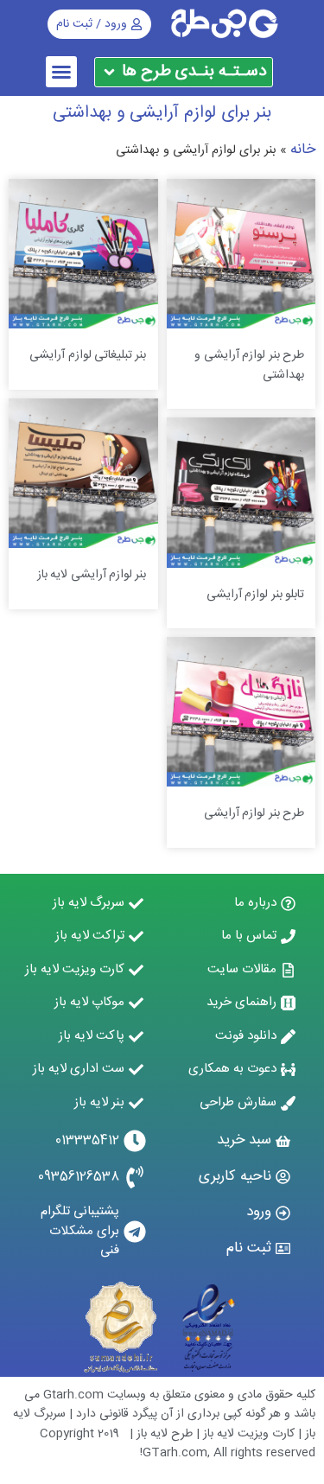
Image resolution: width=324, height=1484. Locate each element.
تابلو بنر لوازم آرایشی (255, 594)
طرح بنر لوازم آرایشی (254, 813)
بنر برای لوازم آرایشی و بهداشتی (162, 113)
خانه (302, 149)
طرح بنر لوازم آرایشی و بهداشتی (249, 365)
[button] (61, 71)
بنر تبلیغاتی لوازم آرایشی (87, 355)
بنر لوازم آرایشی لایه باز (92, 574)
